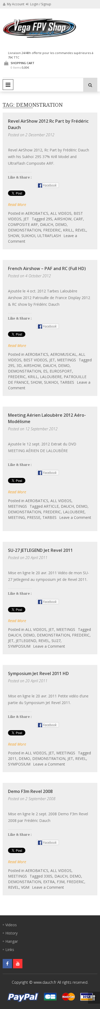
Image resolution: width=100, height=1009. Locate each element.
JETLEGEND (26, 640)
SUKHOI (28, 235)
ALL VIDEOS (60, 213)
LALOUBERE (51, 376)
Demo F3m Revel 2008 (30, 791)
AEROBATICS (36, 213)
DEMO (61, 224)
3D (19, 365)
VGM (25, 887)
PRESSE (33, 517)
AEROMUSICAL (63, 354)
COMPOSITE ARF (23, 224)
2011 (12, 758)
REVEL (80, 230)
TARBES (67, 382)
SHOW (13, 235)
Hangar (11, 941)
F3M (61, 881)
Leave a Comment (75, 517)
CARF (78, 218)
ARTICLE (51, 506)
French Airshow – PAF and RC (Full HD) (47, 268)
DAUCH (46, 224)
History (11, 933)
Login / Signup (40, 4)
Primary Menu (8, 84)
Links (9, 949)
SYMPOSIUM (19, 646)
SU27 (56, 640)
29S (49, 218)
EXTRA (49, 881)
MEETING (16, 517)
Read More (17, 204)
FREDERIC (52, 230)
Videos (11, 924)
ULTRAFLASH (49, 235)
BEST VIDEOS (35, 359)
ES (45, 371)
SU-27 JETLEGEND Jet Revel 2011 (40, 550)
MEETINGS (66, 359)
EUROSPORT (61, 371)
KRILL (68, 230)
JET (26, 218)
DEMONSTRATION (24, 230)
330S (48, 876)
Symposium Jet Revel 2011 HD (38, 673)
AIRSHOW (62, 218)
